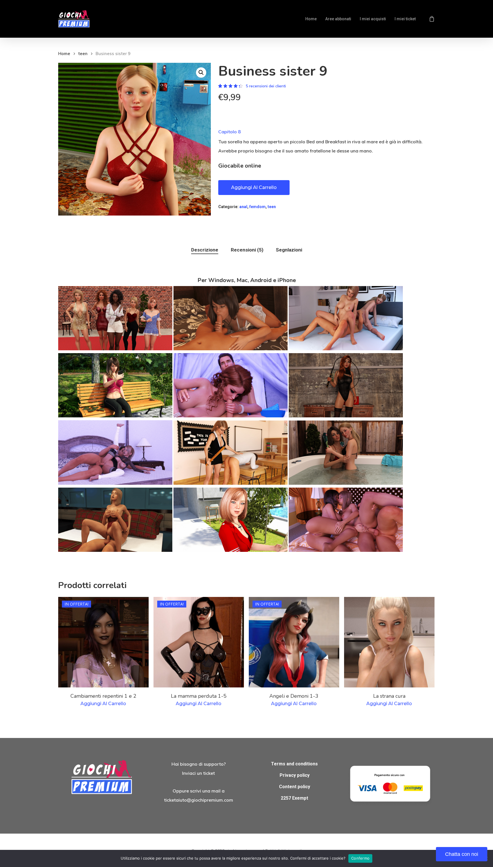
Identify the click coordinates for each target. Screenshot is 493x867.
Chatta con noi (461, 854)
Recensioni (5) (247, 250)
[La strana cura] (389, 642)
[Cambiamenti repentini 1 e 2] (103, 642)
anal (243, 206)
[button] (201, 72)
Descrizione (204, 250)
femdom (257, 206)
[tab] (204, 250)
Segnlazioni (289, 250)
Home (64, 53)
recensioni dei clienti (266, 86)
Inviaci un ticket (198, 773)
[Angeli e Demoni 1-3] (294, 642)
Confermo (360, 858)
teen (83, 53)
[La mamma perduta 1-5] (198, 642)
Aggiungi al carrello (254, 187)
